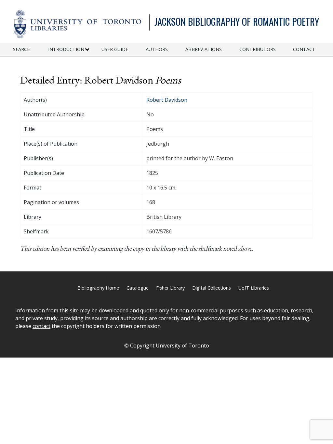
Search (22, 49)
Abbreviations (203, 49)
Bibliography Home (98, 288)
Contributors (257, 49)
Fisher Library (170, 288)
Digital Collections (211, 288)
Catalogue (138, 288)
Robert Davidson (166, 99)
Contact (304, 49)
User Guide (114, 49)
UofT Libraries (253, 288)
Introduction (66, 49)
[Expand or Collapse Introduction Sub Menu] (87, 50)
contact (41, 326)
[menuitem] (30, 49)
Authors (157, 49)
